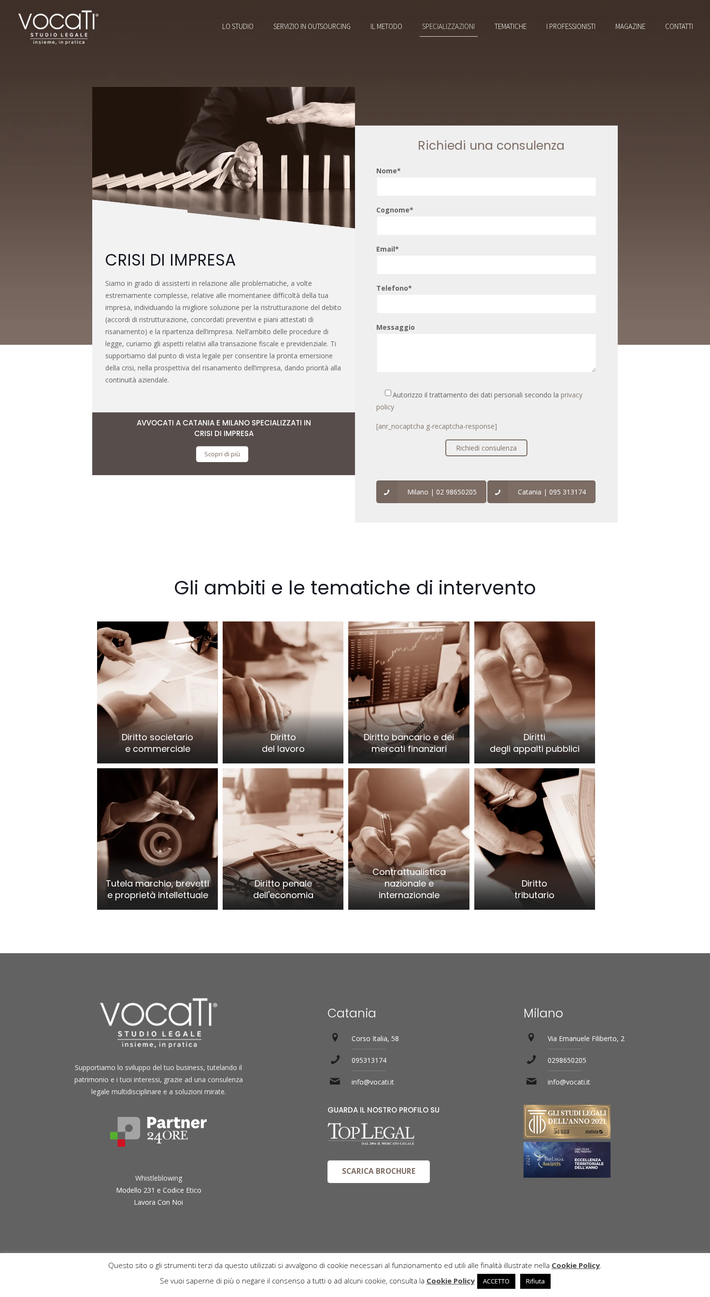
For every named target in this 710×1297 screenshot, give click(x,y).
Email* (387, 249)
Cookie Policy (576, 1265)
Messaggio (395, 327)
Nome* (388, 170)
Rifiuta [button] (535, 1281)
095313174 (369, 1060)
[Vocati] (58, 26)
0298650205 (567, 1060)
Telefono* (394, 288)
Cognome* (394, 209)
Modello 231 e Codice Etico (158, 1190)
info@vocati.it (373, 1081)
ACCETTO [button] (496, 1281)
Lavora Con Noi (158, 1202)
